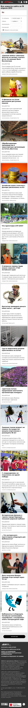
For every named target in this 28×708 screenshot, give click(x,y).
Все (3, 12)
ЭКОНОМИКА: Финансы (9, 200)
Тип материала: (5, 18)
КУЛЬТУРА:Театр (7, 402)
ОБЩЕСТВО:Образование (9, 74)
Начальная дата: (5, 24)
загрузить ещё (14, 636)
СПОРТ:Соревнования (9, 447)
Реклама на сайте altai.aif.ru (10, 649)
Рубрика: (4, 21)
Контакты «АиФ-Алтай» (8, 647)
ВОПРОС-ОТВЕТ (6, 550)
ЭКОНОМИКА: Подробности (10, 118)
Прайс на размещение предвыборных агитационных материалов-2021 (11, 653)
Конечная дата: (5, 27)
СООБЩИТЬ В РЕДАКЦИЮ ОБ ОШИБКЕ (12, 656)
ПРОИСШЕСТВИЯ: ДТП (8, 323)
